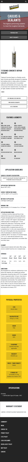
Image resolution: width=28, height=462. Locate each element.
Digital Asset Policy (6, 444)
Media (2, 425)
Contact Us (4, 429)
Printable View (14, 33)
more (3, 91)
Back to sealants (14, 37)
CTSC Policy (4, 437)
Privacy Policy (5, 433)
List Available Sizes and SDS (14, 98)
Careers (3, 452)
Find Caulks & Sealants (14, 102)
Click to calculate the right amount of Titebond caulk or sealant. (14, 179)
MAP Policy (4, 448)
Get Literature (14, 106)
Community (4, 422)
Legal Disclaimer (5, 440)
